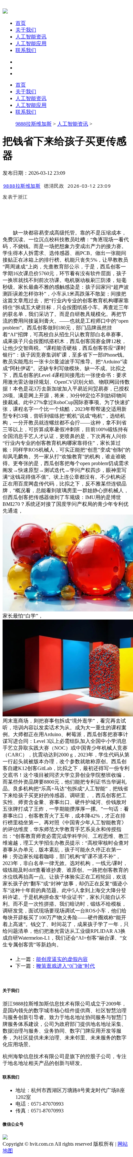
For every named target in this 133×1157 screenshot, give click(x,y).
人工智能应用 (30, 43)
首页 (20, 23)
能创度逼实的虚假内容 (62, 959)
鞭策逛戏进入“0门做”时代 (65, 966)
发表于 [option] (15, 196)
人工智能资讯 (30, 36)
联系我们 (25, 50)
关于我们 (25, 30)
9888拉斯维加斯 (33, 124)
